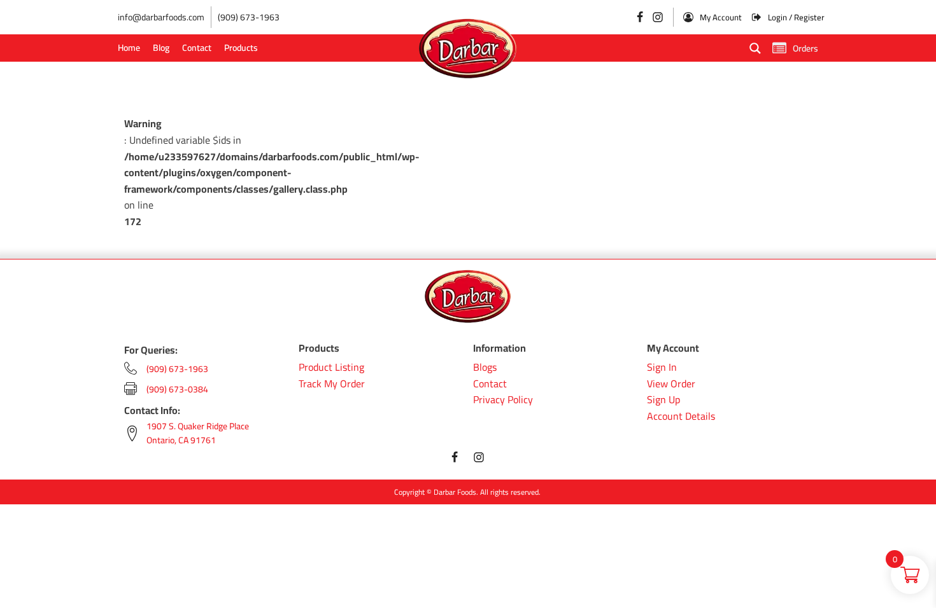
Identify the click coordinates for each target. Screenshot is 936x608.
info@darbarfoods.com (161, 17)
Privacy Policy (503, 400)
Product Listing (331, 367)
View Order (671, 384)
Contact (196, 47)
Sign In (662, 367)
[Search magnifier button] (755, 48)
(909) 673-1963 (249, 17)
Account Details (681, 416)
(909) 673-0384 (177, 389)
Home (129, 47)
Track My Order (332, 384)
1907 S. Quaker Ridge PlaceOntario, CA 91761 (197, 433)
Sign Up (663, 400)
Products (241, 47)
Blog (161, 47)
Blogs (485, 367)
